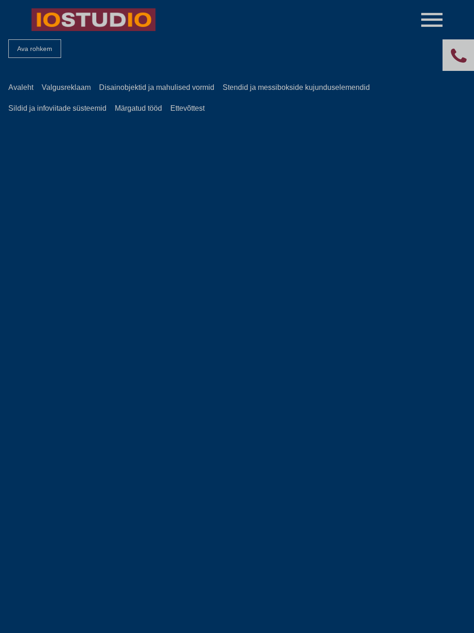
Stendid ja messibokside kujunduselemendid (296, 87)
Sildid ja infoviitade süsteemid (57, 108)
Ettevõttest (187, 108)
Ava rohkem (34, 48)
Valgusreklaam (66, 87)
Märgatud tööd (138, 108)
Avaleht (20, 87)
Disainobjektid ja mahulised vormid (156, 87)
